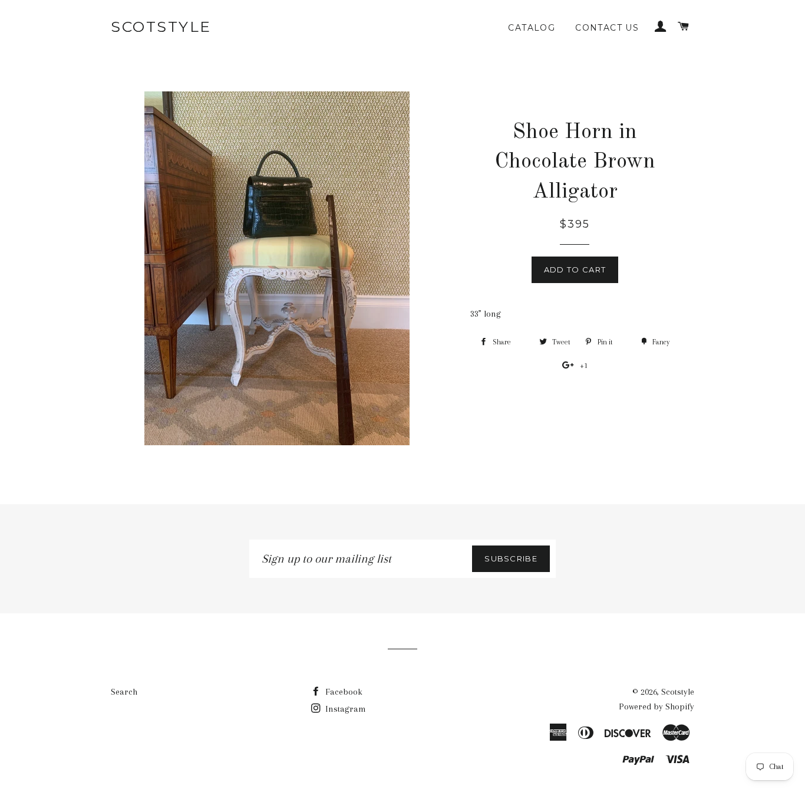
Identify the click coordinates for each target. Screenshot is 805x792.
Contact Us (607, 27)
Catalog (531, 27)
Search (124, 691)
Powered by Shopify (656, 706)
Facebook (342, 691)
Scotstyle (161, 26)
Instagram (344, 709)
